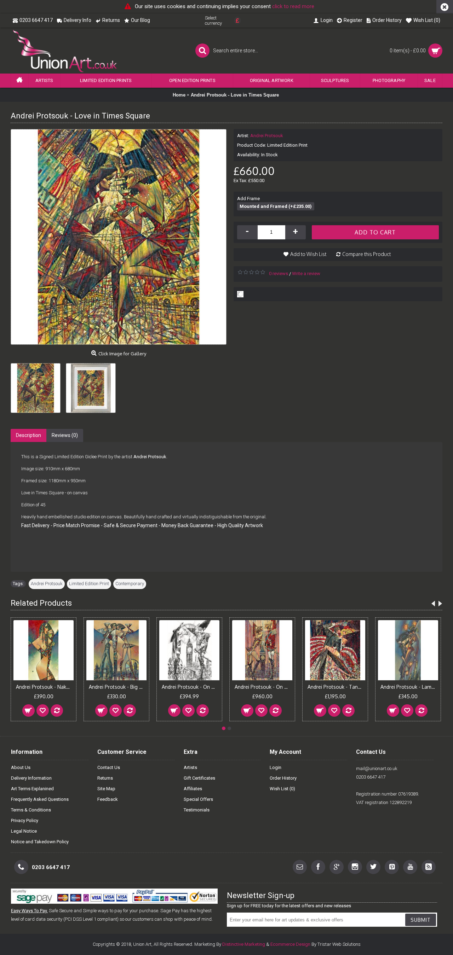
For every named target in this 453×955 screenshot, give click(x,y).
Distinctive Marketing (243, 944)
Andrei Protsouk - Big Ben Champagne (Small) (118, 687)
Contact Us (108, 767)
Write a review (306, 273)
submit (421, 920)
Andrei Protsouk (266, 135)
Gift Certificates (199, 778)
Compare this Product (366, 254)
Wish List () (282, 788)
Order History (283, 778)
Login (275, 767)
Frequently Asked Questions (40, 799)
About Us (20, 767)
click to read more (293, 6)
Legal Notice (24, 831)
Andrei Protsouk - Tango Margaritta (336, 687)
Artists (190, 767)
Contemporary (129, 583)
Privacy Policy (24, 820)
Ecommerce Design (290, 944)
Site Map (106, 788)
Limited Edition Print (89, 583)
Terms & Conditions (31, 810)
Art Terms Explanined (32, 788)
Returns (105, 778)
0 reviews (278, 273)
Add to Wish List (308, 254)
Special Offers (198, 799)
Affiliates (193, 788)
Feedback (107, 799)
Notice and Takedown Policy (40, 841)
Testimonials (197, 810)
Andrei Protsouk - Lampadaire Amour (409, 687)
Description (28, 435)
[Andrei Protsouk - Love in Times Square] (38, 385)
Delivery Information (31, 778)
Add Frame (248, 198)
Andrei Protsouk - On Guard (263, 687)
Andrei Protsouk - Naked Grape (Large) (45, 687)
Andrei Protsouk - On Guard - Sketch (190, 687)
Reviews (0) (65, 435)
